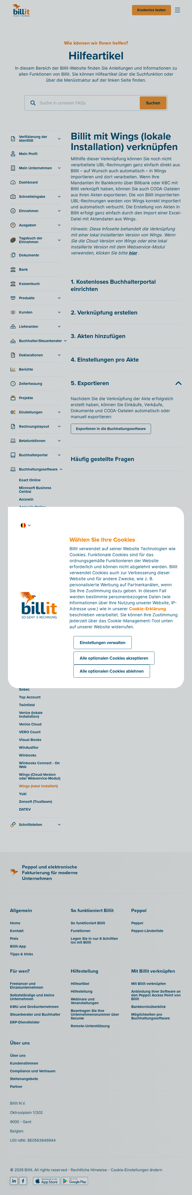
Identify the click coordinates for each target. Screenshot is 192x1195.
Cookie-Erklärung (147, 608)
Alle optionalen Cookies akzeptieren (114, 658)
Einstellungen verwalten (103, 643)
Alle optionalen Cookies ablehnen (112, 671)
